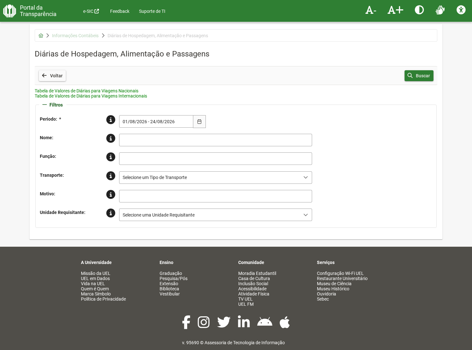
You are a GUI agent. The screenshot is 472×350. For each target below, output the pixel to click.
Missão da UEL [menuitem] (95, 273)
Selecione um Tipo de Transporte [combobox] (155, 177)
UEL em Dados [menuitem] (95, 278)
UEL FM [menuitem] (246, 304)
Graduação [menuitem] (171, 273)
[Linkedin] (244, 325)
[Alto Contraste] (420, 9)
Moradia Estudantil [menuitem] (257, 273)
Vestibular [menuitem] (170, 293)
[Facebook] (186, 325)
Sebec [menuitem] (323, 299)
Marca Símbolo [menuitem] (96, 293)
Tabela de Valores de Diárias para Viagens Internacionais (91, 95)
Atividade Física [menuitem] (253, 293)
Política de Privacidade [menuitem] (103, 299)
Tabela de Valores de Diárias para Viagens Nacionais (86, 90)
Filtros (56, 105)
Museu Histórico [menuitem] (333, 288)
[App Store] (285, 325)
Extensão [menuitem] (169, 283)
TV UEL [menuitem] (245, 299)
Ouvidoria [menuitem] (326, 293)
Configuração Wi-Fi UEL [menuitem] (340, 273)
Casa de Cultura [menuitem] (254, 278)
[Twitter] (224, 325)
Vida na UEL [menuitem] (93, 283)
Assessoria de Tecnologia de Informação (245, 342)
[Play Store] (265, 325)
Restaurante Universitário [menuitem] (342, 278)
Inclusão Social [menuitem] (253, 283)
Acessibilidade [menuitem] (252, 288)
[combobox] (156, 121)
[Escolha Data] (199, 121)
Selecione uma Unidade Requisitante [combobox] (159, 215)
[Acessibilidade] (462, 9)
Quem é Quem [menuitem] (95, 288)
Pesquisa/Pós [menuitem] (174, 278)
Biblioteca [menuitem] (169, 288)
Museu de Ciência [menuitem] (334, 283)
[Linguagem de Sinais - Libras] (441, 9)
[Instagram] (204, 325)
